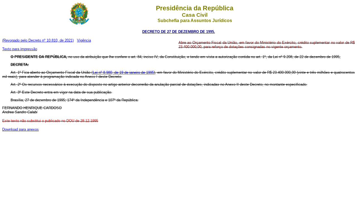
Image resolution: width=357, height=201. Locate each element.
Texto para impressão (19, 49)
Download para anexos (20, 129)
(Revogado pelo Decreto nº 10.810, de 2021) (38, 40)
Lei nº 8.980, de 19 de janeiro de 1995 (123, 72)
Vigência (84, 40)
